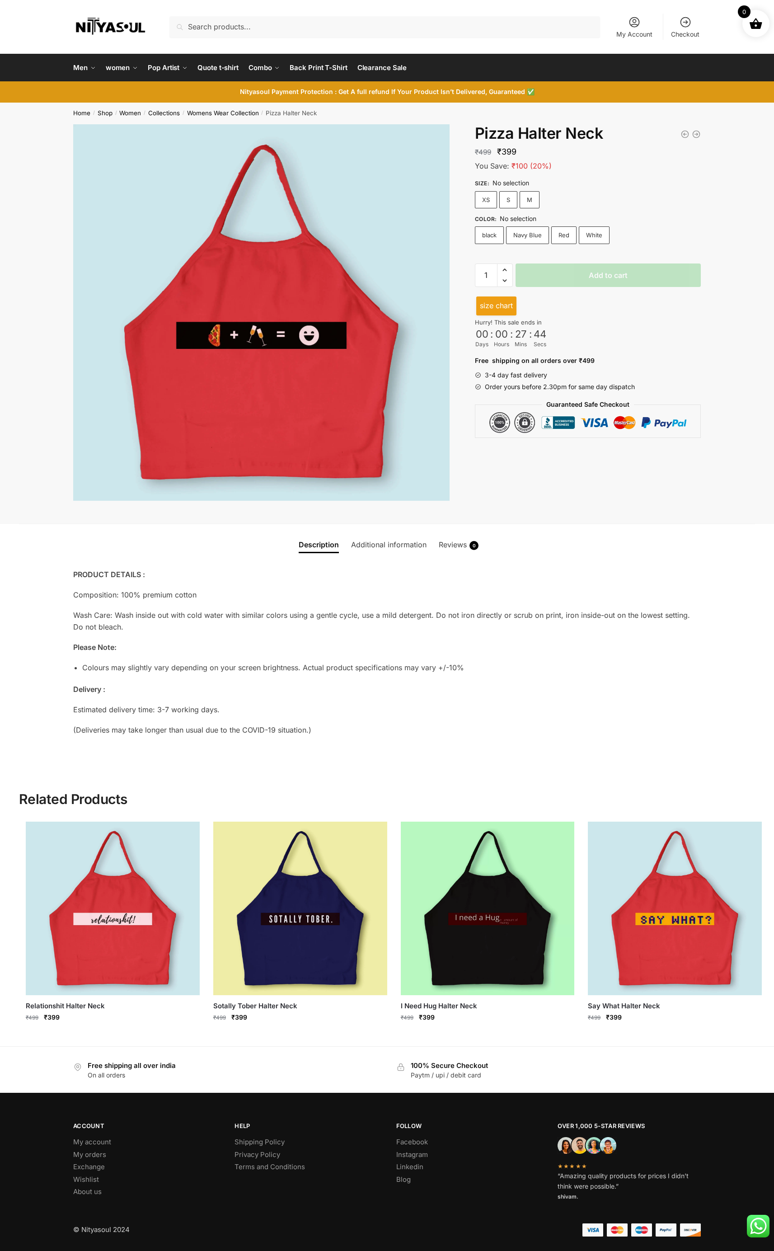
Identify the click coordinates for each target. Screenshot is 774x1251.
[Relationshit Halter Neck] (113, 909)
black (489, 235)
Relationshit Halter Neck (65, 1006)
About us (87, 1191)
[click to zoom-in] (261, 312)
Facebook (412, 1142)
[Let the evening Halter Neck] (696, 134)
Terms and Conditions (270, 1166)
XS (486, 199)
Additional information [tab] (389, 544)
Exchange (89, 1166)
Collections (164, 113)
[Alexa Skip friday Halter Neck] (685, 134)
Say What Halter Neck (624, 1006)
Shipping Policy (260, 1142)
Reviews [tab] (457, 544)
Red (563, 235)
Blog (403, 1179)
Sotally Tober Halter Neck (255, 1006)
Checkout (685, 34)
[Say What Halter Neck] (675, 909)
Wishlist (86, 1179)
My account (92, 1142)
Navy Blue (527, 235)
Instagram (412, 1154)
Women (130, 113)
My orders (89, 1154)
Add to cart (608, 275)
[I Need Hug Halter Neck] (488, 909)
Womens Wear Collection (223, 113)
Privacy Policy (257, 1154)
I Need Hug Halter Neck (439, 1006)
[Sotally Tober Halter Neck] (300, 909)
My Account (634, 34)
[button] (504, 270)
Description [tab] (319, 544)
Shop (105, 113)
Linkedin (409, 1166)
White (594, 235)
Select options (112, 1037)
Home (81, 113)
